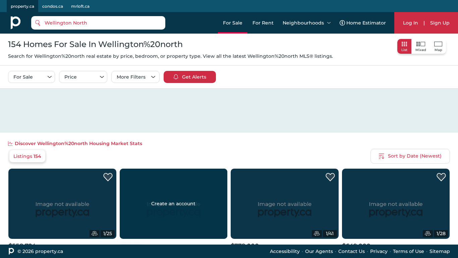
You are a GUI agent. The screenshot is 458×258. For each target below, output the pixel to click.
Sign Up (440, 23)
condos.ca (52, 6)
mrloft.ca (80, 6)
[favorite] (108, 177)
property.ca (22, 6)
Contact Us (351, 251)
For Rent (263, 23)
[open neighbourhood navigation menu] (329, 22)
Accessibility (285, 251)
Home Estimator (366, 23)
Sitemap (440, 251)
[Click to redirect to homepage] (15, 22)
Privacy (379, 251)
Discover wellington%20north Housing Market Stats (78, 143)
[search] (98, 23)
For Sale (232, 23)
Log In (410, 23)
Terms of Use (408, 251)
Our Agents (319, 251)
